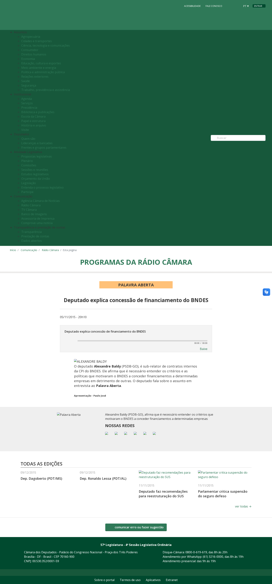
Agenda (26, 99)
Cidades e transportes (36, 41)
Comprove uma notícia (37, 223)
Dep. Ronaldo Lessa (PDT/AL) (103, 478)
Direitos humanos (33, 54)
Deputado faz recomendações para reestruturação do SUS (163, 493)
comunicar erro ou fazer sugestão (139, 527)
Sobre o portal (104, 580)
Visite (25, 130)
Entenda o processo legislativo (42, 187)
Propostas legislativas (36, 156)
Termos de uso (130, 580)
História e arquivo (33, 125)
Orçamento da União (35, 179)
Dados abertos (31, 241)
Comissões (28, 165)
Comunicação (29, 250)
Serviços (27, 103)
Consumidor (29, 50)
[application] (136, 340)
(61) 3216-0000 (213, 557)
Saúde (25, 81)
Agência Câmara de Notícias (40, 201)
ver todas (243, 506)
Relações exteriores (34, 77)
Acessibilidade (192, 6)
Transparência (31, 232)
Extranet (172, 580)
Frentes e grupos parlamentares (43, 147)
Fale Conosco (214, 6)
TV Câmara (29, 210)
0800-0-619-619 (196, 552)
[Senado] (237, 6)
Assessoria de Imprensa (37, 218)
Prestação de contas (35, 236)
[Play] (69, 340)
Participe (27, 192)
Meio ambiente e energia (38, 68)
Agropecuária (30, 37)
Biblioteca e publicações (37, 112)
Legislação (28, 183)
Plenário (27, 161)
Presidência (29, 108)
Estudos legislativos (35, 174)
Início (13, 250)
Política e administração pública (43, 72)
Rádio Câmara (31, 205)
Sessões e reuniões (34, 170)
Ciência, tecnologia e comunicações (45, 45)
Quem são (28, 139)
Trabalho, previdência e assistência (45, 90)
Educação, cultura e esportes (41, 63)
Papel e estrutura (33, 121)
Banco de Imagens (34, 214)
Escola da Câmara (33, 116)
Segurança (28, 85)
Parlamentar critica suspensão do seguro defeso (222, 493)
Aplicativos (153, 580)
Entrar (258, 6)
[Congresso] (229, 6)
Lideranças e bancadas (37, 143)
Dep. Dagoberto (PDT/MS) (41, 478)
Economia (28, 59)
